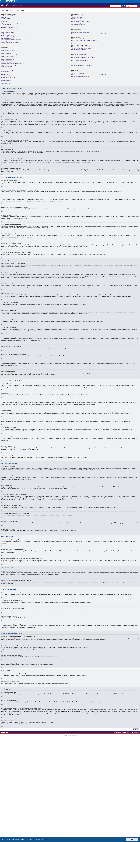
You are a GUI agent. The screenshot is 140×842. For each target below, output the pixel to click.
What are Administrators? (77, 15)
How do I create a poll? (6, 53)
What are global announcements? (8, 77)
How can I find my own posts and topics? (80, 51)
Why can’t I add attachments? (7, 59)
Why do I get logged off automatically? (9, 25)
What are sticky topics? (6, 80)
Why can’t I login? (5, 21)
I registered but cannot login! (7, 20)
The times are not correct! (7, 35)
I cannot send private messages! (78, 30)
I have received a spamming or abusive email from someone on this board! (88, 33)
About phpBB (112, 694)
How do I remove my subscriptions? (79, 60)
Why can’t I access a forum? (7, 57)
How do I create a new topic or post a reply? (11, 49)
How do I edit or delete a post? (8, 50)
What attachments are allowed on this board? (81, 65)
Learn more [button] (47, 839)
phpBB (18, 218)
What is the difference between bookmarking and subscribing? (85, 56)
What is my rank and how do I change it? (10, 42)
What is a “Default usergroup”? (78, 24)
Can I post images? (5, 75)
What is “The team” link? (77, 25)
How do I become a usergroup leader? (80, 21)
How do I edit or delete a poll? (8, 56)
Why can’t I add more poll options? (9, 54)
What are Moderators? (76, 17)
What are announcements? (7, 78)
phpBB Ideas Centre (70, 701)
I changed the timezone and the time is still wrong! (12, 36)
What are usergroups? (76, 18)
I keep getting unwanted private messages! (81, 32)
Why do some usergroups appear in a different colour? (84, 23)
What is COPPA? (4, 17)
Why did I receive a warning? (7, 60)
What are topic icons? (6, 83)
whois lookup (106, 709)
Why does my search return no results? (80, 46)
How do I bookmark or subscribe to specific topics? (83, 57)
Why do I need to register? (7, 15)
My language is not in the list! (7, 38)
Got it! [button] (131, 839)
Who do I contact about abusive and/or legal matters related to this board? (88, 74)
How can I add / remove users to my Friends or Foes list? (84, 40)
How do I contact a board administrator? (80, 76)
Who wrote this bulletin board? (78, 71)
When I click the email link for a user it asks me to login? (14, 44)
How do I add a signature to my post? (9, 52)
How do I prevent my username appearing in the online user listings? (16, 33)
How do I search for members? (78, 49)
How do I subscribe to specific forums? (80, 59)
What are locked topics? (6, 81)
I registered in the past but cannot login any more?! (12, 23)
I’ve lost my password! (6, 24)
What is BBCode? (5, 71)
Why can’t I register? (5, 18)
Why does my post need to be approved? (10, 65)
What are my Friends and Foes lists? (79, 38)
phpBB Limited (44, 694)
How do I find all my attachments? (79, 66)
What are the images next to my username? (11, 39)
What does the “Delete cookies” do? (9, 27)
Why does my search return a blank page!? (81, 48)
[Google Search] (138, 6)
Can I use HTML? (5, 73)
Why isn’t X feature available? (78, 73)
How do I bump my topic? (6, 66)
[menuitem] (8, 4)
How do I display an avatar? (7, 41)
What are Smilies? (5, 74)
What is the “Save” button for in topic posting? (11, 63)
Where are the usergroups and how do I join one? (82, 20)
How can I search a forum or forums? (80, 45)
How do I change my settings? (8, 32)
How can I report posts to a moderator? (10, 62)
